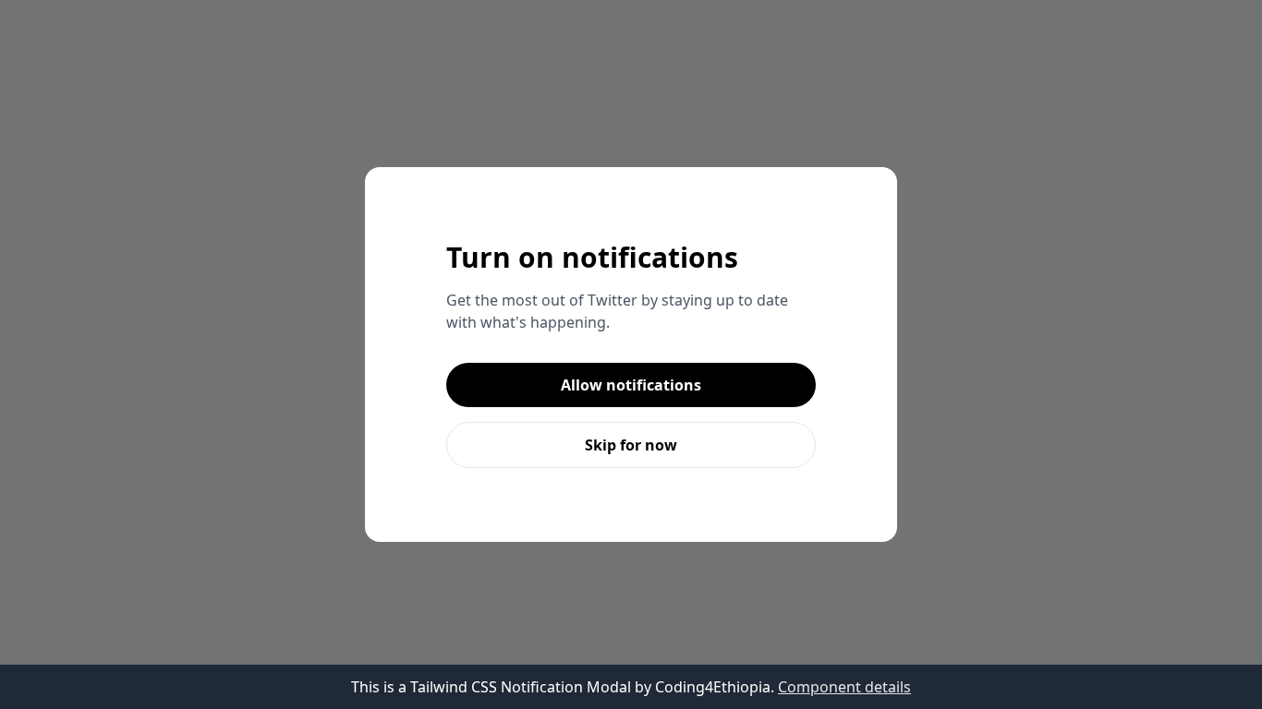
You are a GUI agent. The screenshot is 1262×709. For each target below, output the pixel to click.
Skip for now (631, 445)
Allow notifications (631, 385)
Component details (844, 687)
